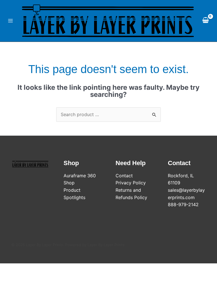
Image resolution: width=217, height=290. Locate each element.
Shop (69, 182)
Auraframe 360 (80, 175)
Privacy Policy (131, 182)
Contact (124, 175)
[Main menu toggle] (10, 21)
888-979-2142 (183, 204)
